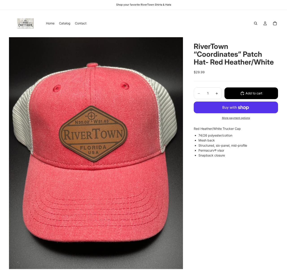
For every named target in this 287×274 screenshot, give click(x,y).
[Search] (256, 23)
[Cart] (275, 23)
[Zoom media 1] (96, 153)
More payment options (236, 118)
